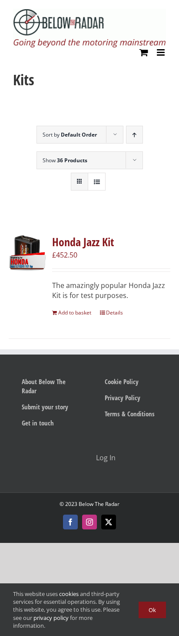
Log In (106, 457)
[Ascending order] (134, 135)
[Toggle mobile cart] (143, 52)
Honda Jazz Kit (83, 242)
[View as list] (96, 181)
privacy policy (51, 618)
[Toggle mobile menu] (161, 52)
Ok (152, 610)
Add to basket (74, 312)
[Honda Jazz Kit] (27, 252)
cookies (69, 594)
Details (114, 312)
